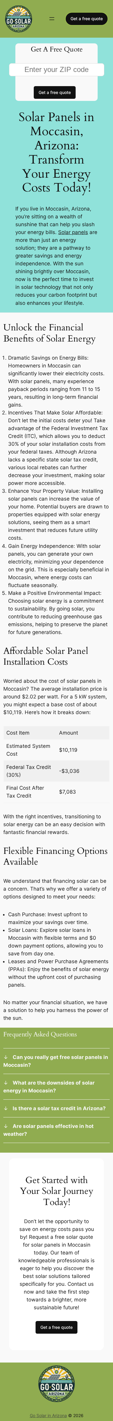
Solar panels (73, 232)
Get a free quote (87, 18)
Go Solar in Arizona (48, 1415)
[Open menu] (51, 18)
